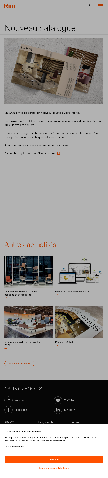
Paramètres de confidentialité (54, 468)
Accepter (54, 459)
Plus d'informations (14, 446)
